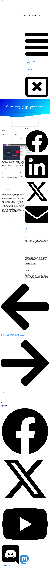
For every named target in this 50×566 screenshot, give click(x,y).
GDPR (10, 199)
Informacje (29, 59)
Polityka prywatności (3, 406)
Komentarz (3, 399)
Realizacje (25, 15)
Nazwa (2, 400)
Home (14, 15)
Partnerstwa (30, 60)
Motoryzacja (30, 69)
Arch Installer (34, 15)
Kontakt (39, 15)
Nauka (29, 71)
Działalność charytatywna (31, 61)
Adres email (2, 402)
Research (13, 217)
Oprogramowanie (30, 66)
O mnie (18, 15)
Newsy (30, 15)
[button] (36, 44)
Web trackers (13, 221)
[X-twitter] (25, 502)
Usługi (21, 15)
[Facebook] (25, 454)
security (13, 219)
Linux (29, 67)
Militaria (29, 70)
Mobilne (29, 68)
